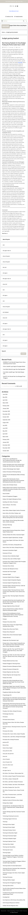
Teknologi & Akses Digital (8, 824)
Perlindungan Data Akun (8, 714)
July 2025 (5, 425)
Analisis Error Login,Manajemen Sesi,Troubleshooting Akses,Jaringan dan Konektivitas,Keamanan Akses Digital (12, 460)
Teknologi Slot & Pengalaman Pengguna (12, 882)
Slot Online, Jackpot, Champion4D (10, 779)
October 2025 (6, 417)
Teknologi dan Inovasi (8, 849)
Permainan (5, 716)
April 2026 (5, 400)
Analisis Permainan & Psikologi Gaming (12, 471)
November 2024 (6, 448)
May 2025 (5, 431)
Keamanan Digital (7, 574)
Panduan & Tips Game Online (9, 622)
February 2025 (6, 439)
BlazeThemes (15, 912)
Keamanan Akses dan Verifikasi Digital (11, 558)
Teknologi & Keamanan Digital (9, 835)
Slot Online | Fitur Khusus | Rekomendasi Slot (13, 773)
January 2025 (6, 442)
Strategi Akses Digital (8, 803)
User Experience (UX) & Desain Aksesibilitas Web (14, 900)
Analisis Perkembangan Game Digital (11, 469)
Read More (4, 233)
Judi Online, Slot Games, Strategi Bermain (12, 544)
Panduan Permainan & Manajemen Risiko (12, 666)
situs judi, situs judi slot (8, 753)
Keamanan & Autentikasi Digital (10, 550)
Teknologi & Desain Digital (9, 827)
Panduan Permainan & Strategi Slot (11, 669)
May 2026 (5, 397)
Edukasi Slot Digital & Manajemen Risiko (12, 499)
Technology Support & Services (10, 818)
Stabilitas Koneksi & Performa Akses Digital (13, 800)
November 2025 (6, 414)
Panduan (5, 619)
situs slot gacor (6, 256)
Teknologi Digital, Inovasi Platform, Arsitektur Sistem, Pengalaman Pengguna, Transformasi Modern (13, 857)
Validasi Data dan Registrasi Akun (10, 905)
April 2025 (5, 433)
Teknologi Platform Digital (9, 880)
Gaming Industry (6, 527)
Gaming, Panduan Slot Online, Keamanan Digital (13, 534)
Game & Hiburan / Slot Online (9, 504)
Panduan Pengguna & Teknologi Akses (11, 663)
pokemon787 (6, 742)
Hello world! (19, 386)
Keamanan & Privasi (7, 553)
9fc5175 (5, 47)
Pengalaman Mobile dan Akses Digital (11, 692)
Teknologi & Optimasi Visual (9, 841)
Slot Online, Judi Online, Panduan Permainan (13, 781)
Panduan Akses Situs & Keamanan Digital (12, 634)
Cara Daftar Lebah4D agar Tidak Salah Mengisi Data (13, 1)
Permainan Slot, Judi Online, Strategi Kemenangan (14, 736)
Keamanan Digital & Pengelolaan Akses (12, 582)
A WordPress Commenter (9, 386)
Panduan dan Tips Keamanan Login (11, 640)
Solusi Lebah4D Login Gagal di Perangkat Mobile (14, 366)
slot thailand (5, 312)
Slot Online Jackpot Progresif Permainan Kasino (14, 776)
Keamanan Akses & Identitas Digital (11, 556)
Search (4, 351)
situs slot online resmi (8, 764)
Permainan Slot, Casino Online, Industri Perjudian (14, 734)
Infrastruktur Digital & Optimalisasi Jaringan (13, 537)
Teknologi (5, 821)
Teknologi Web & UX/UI (8, 885)
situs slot (5, 284)
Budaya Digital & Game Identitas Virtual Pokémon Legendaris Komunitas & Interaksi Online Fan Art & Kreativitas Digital (14, 489)
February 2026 (6, 405)
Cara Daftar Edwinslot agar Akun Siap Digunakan (14, 369)
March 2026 (5, 402)
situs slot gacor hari (7, 762)
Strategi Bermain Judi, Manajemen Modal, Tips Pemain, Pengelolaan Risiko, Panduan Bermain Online (13, 807)
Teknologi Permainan (7, 877)
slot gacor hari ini (7, 250)
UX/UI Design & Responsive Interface (11, 902)
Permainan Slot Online (8, 731)
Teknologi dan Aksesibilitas (9, 847)
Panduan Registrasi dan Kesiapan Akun (11, 674)
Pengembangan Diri (7, 695)
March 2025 (5, 436)
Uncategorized (6, 897)
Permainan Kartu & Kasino (9, 719)
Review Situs (6, 745)
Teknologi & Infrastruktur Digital (10, 833)
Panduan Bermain (7, 637)
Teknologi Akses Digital (8, 844)
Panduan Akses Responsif (9, 632)
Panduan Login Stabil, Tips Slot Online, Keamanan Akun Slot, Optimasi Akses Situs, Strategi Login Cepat (14, 656)
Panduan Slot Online (7, 677)
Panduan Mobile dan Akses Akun (10, 660)
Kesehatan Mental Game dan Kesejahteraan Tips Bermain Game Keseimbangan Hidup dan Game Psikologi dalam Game (14, 602)
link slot (4, 267)
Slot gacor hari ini (7, 278)
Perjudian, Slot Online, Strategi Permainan (12, 711)
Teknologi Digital (6, 852)
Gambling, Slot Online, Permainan (10, 502)
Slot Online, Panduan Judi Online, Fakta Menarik (13, 784)
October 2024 (6, 450)
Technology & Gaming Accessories (11, 816)
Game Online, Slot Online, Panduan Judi (12, 513)
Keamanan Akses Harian (8, 566)
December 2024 (6, 445)
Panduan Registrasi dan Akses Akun (11, 672)
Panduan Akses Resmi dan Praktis (10, 629)
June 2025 (5, 428)
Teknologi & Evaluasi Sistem (9, 830)
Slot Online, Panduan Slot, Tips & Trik (11, 787)
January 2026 (6, 408)
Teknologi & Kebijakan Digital (9, 838)
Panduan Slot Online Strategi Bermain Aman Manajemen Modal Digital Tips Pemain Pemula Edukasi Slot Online (13, 682)
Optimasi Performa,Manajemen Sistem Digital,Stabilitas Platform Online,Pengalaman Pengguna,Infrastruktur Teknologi (13, 615)
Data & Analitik (6, 493)
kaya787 (20, 62)
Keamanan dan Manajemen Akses (10, 568)
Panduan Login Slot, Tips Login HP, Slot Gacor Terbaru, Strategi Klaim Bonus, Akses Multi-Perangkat (13, 650)
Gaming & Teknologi (7, 524)
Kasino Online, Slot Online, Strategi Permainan (13, 547)
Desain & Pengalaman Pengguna (10, 496)
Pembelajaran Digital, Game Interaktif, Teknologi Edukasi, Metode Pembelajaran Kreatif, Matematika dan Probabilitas (14, 688)
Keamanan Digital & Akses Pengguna (11, 577)
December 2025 (6, 411)
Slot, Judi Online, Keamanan (9, 797)
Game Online (6, 507)
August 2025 (5, 422)
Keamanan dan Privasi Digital (9, 571)
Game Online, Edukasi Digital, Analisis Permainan (14, 510)
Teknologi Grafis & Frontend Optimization (12, 865)
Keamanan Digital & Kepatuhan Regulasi (12, 580)
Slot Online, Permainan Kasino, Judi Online (12, 794)
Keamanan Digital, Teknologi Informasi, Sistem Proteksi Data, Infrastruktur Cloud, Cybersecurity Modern (14, 591)
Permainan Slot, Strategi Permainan (11, 739)
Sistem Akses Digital (7, 748)
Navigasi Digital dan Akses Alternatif (11, 606)
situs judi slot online (7, 750)
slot (4, 245)
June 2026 (5, 394)
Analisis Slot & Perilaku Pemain (10, 484)
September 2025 (6, 419)
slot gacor (5, 273)
